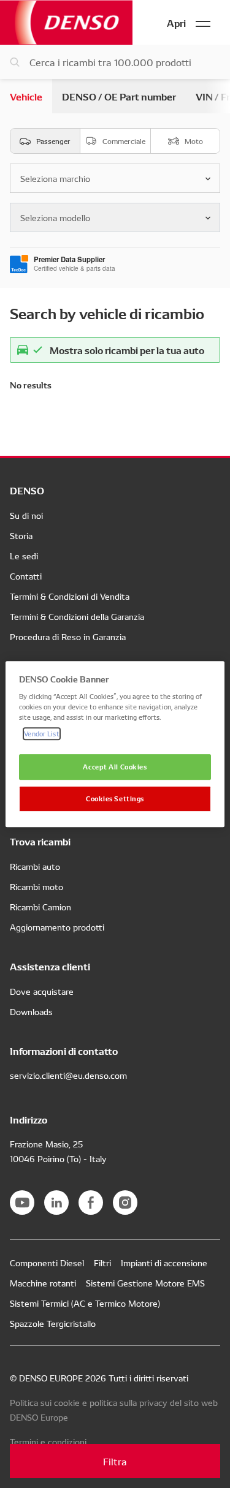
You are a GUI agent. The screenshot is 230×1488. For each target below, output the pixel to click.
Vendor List (41, 733)
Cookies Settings (115, 798)
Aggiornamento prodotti (57, 927)
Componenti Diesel (47, 1262)
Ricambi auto (35, 866)
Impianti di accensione (164, 1262)
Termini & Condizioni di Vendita (69, 596)
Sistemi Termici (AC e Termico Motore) (85, 1303)
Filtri (102, 1262)
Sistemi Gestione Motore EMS (145, 1283)
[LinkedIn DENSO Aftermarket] (56, 1202)
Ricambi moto (36, 886)
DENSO (66, 22)
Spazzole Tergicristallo (53, 1323)
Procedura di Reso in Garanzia (68, 636)
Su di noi (26, 515)
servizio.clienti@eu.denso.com (68, 1075)
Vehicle (26, 96)
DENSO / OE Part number (119, 96)
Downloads (31, 1011)
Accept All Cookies (115, 767)
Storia (21, 535)
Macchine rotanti (43, 1283)
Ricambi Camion (40, 907)
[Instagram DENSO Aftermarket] (125, 1202)
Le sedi (24, 556)
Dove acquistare (42, 991)
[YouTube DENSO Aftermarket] (22, 1202)
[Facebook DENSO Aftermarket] (91, 1202)
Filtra (115, 1461)
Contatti (26, 576)
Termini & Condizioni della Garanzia (77, 616)
